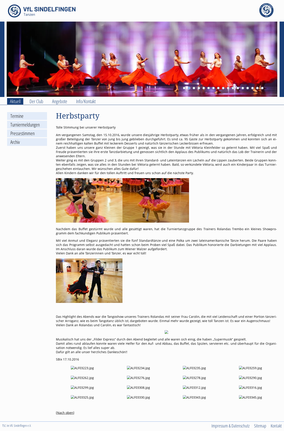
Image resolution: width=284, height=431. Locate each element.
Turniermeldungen (25, 124)
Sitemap (260, 426)
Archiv (15, 142)
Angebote (59, 101)
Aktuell (15, 101)
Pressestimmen (22, 133)
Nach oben (65, 413)
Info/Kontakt (86, 101)
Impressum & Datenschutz (230, 426)
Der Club (36, 101)
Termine (17, 116)
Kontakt (276, 426)
